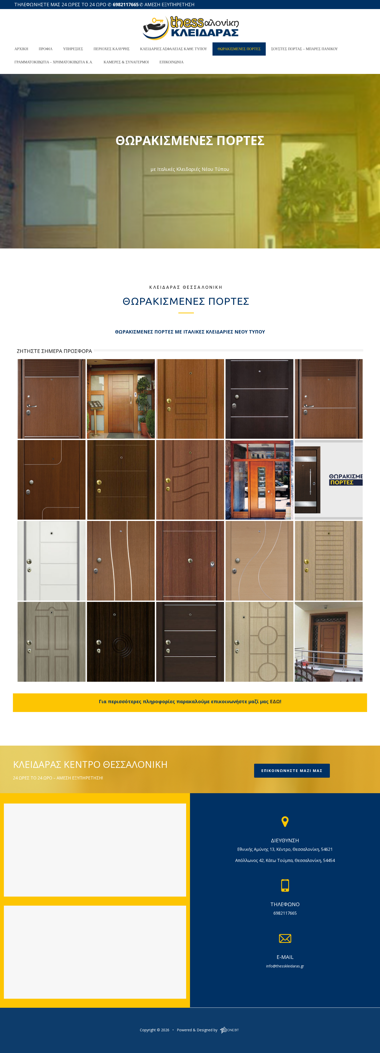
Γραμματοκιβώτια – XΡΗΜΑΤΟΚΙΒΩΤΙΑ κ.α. (53, 62)
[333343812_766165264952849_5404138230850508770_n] (52, 480)
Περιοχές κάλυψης (112, 49)
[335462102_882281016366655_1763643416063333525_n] (329, 561)
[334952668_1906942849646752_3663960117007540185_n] (259, 641)
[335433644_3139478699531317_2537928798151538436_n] (329, 399)
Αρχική (21, 49)
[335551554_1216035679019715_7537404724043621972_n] (121, 641)
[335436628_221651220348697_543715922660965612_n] (329, 641)
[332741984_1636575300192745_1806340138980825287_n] (259, 561)
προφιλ (45, 49)
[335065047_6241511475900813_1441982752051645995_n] (329, 480)
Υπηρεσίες (73, 49)
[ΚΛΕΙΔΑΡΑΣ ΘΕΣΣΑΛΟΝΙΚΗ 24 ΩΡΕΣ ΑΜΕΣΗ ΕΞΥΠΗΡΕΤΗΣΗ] (190, 25)
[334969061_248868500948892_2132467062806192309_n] (190, 641)
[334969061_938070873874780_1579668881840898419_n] (190, 561)
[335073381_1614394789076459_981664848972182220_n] (52, 399)
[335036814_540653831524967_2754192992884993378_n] (52, 561)
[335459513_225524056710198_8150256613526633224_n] (121, 561)
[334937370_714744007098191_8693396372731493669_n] (190, 480)
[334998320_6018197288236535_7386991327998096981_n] (52, 641)
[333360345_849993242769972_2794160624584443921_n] (121, 399)
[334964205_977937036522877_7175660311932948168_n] (190, 399)
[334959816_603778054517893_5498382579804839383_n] (121, 480)
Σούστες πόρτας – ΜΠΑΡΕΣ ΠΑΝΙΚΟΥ (304, 49)
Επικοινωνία (171, 62)
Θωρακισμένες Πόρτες (239, 49)
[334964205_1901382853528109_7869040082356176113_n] (259, 399)
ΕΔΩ (275, 701)
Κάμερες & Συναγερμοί (126, 62)
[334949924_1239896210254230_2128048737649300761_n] (259, 480)
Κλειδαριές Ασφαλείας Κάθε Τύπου (173, 49)
